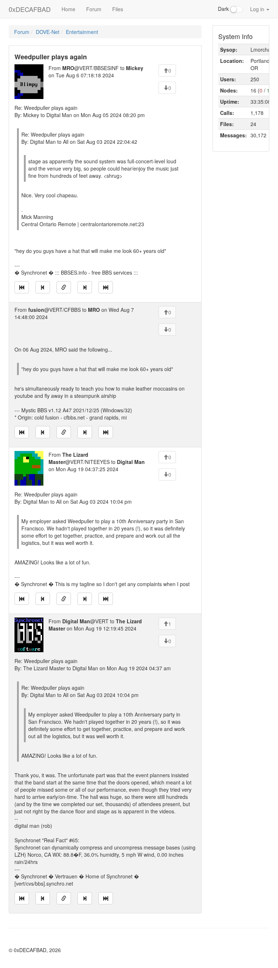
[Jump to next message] (84, 287)
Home (68, 9)
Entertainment (82, 31)
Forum (93, 9)
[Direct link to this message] (63, 287)
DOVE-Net (47, 31)
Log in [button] (258, 9)
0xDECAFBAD (30, 9)
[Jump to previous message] (42, 287)
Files (117, 9)
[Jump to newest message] (105, 287)
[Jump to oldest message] (21, 287)
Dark (224, 8)
